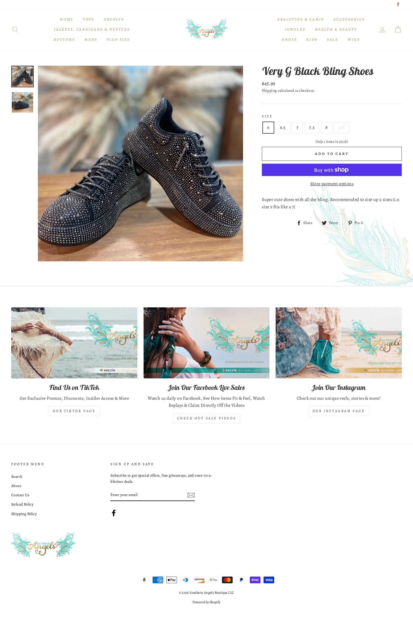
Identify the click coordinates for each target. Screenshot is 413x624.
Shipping (269, 90)
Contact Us (20, 495)
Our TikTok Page (74, 411)
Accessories (349, 19)
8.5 (341, 127)
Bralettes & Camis (300, 19)
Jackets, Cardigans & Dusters (92, 29)
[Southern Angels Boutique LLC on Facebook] (113, 512)
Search (16, 476)
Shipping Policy (24, 513)
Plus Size (118, 39)
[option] (140, 163)
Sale (332, 39)
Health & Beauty (336, 29)
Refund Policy (22, 504)
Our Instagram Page (339, 411)
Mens (91, 39)
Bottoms (64, 39)
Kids (312, 39)
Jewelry (295, 29)
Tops (88, 19)
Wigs (354, 39)
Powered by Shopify (206, 602)
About (16, 485)
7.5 (312, 127)
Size (267, 116)
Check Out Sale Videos (206, 418)
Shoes (289, 39)
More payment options (331, 184)
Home (66, 19)
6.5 (283, 127)
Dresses (114, 19)
